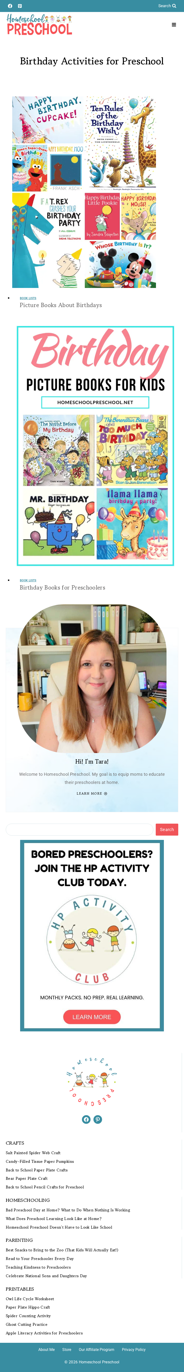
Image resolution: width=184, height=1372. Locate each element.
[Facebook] (10, 6)
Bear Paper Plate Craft (26, 1178)
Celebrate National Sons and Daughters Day (46, 1275)
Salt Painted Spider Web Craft (33, 1152)
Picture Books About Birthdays (61, 305)
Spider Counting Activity (28, 1315)
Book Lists (28, 298)
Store (66, 1349)
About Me (46, 1349)
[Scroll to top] (172, 1353)
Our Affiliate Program (96, 1349)
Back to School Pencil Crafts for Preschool (45, 1187)
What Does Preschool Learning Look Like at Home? (54, 1218)
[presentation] (95, 192)
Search (167, 829)
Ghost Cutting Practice (26, 1324)
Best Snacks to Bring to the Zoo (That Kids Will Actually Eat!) (62, 1250)
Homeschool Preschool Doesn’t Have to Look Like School (59, 1227)
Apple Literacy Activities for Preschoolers (44, 1333)
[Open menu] (173, 24)
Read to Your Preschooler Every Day (40, 1258)
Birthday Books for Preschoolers (62, 587)
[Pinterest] (20, 6)
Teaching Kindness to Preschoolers (38, 1267)
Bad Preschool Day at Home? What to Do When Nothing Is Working (68, 1210)
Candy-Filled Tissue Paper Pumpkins (40, 1161)
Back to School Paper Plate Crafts (37, 1170)
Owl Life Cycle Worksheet (30, 1298)
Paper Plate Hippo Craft (28, 1307)
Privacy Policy (134, 1349)
